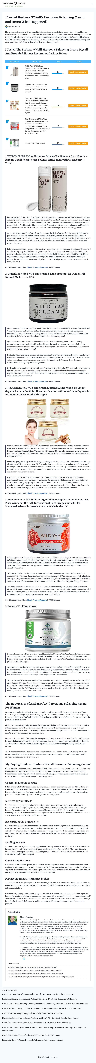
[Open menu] (92, 3)
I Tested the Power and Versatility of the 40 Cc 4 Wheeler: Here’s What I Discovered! (36, 974)
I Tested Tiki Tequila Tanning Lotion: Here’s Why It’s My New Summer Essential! (35, 971)
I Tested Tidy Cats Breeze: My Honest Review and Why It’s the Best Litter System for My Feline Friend (41, 977)
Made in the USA (24, 277)
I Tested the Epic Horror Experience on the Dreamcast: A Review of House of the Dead (36, 1023)
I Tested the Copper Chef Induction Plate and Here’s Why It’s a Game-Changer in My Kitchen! (39, 999)
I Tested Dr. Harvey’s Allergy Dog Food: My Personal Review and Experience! (32, 1040)
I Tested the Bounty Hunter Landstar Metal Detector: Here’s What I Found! (33, 967)
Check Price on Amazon (78, 72)
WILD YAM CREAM (18, 156)
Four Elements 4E (18, 499)
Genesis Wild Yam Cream (22, 606)
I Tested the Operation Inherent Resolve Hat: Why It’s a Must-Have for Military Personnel (38, 994)
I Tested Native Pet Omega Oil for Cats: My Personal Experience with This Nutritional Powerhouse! (41, 1008)
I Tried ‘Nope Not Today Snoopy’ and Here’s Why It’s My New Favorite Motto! (32, 1013)
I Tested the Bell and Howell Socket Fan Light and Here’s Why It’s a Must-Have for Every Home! (40, 1018)
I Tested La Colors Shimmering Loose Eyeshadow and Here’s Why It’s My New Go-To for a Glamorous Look (45, 1004)
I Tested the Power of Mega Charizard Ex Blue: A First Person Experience (31, 1035)
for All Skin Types (36, 394)
